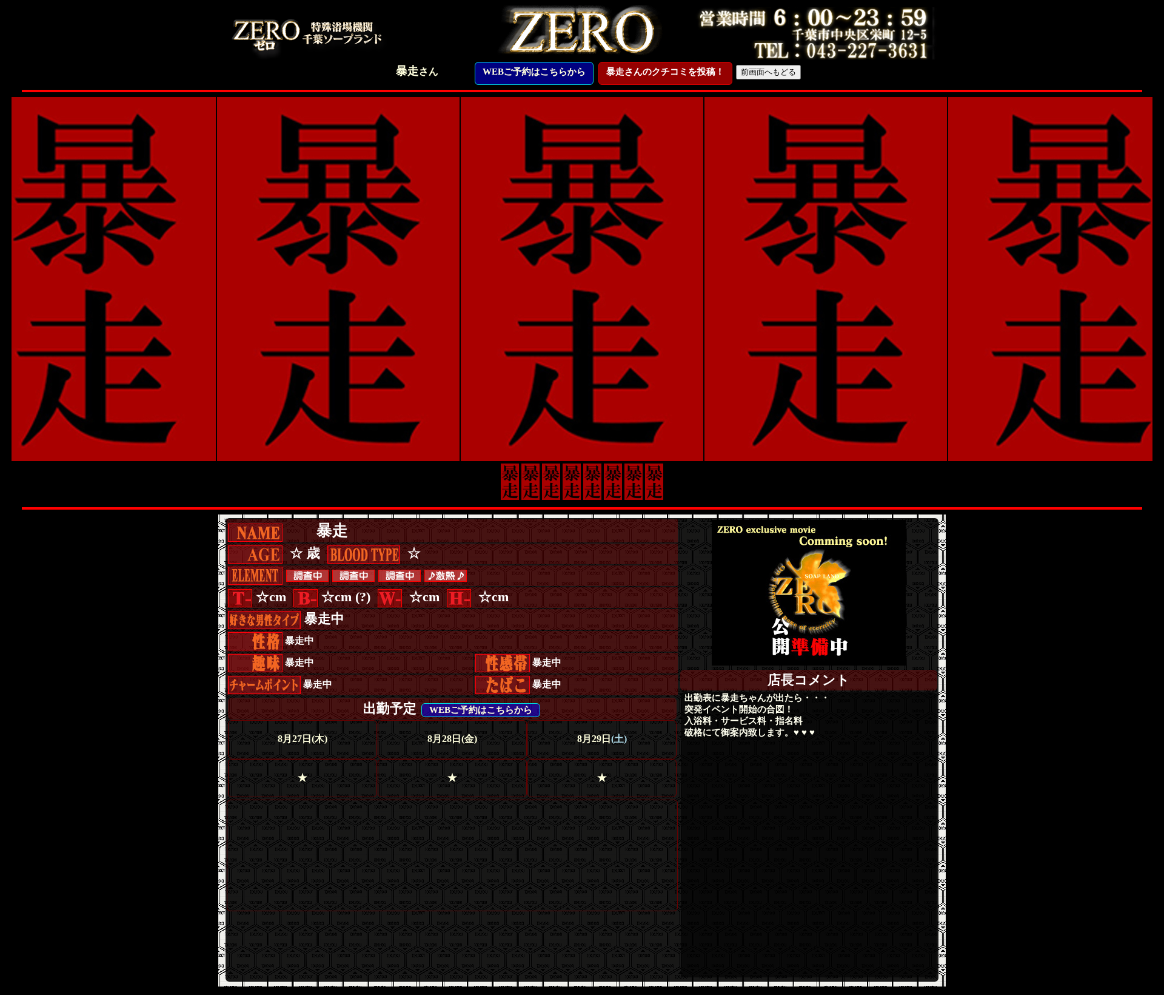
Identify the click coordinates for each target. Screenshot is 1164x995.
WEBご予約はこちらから (534, 71)
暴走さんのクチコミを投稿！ (665, 71)
